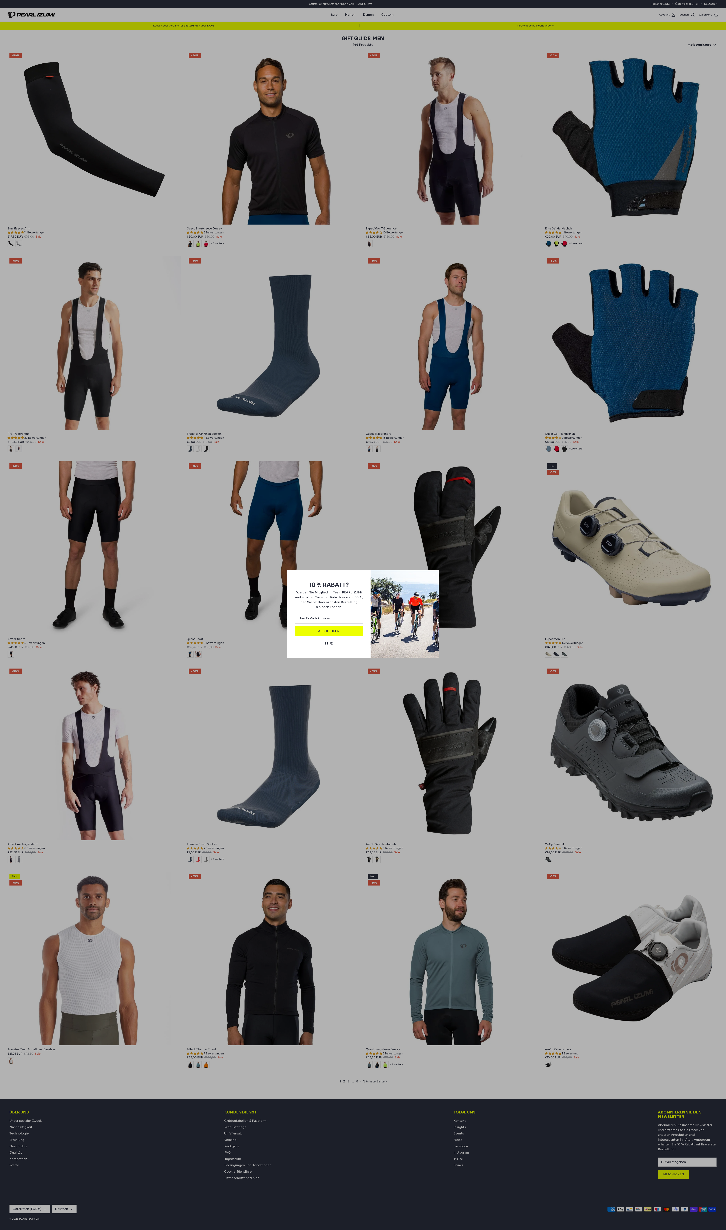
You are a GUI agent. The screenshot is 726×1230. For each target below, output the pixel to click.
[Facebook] (326, 643)
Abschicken (329, 631)
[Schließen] (434, 575)
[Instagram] (331, 643)
